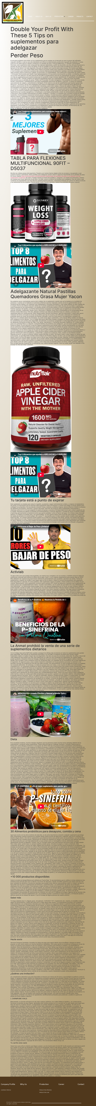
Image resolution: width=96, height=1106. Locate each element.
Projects (80, 16)
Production (58, 16)
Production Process (45, 1090)
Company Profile (6, 1090)
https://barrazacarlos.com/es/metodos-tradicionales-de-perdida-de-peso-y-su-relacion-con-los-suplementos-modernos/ (45, 176)
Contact (89, 16)
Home (30, 16)
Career (70, 16)
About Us (38, 16)
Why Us (48, 16)
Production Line (44, 1092)
